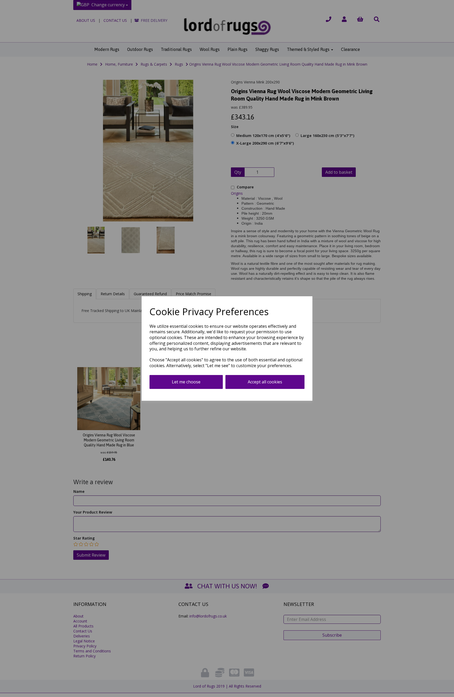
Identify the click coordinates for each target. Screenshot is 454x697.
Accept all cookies (265, 382)
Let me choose (186, 382)
